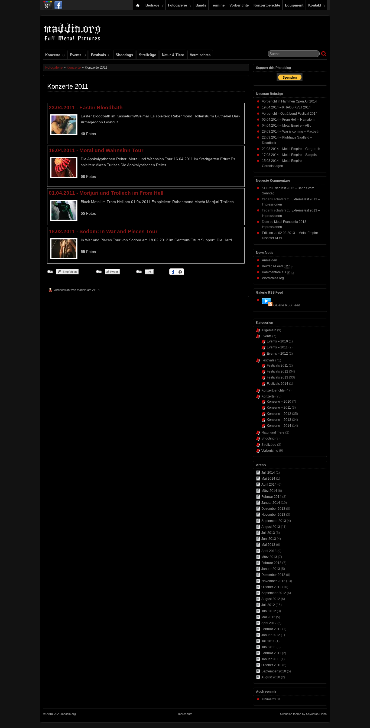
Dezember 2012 (273, 575)
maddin (81, 289)
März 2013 (269, 557)
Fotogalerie (177, 5)
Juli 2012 (268, 605)
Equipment (294, 5)
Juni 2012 (268, 611)
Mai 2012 (268, 617)
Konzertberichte (267, 5)
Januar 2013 (270, 569)
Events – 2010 (277, 341)
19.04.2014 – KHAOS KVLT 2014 (286, 107)
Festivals (98, 55)
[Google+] (48, 4)
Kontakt (314, 5)
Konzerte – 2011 (279, 407)
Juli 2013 (268, 533)
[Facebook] (58, 4)
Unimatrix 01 (271, 699)
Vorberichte (239, 5)
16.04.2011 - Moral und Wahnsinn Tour (96, 150)
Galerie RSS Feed (286, 305)
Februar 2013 (271, 563)
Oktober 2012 (271, 587)
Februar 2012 (271, 629)
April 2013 (269, 551)
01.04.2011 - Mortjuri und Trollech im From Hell (106, 193)
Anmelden (269, 260)
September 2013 (273, 521)
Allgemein (268, 330)
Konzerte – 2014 (279, 426)
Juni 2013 (268, 539)
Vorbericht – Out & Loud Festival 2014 (289, 114)
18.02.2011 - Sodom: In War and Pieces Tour (103, 231)
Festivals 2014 (277, 384)
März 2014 (269, 491)
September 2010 (273, 671)
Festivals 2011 (277, 365)
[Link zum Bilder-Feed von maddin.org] (267, 305)
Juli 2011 (268, 641)
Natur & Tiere (173, 55)
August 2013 (270, 527)
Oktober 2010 (271, 665)
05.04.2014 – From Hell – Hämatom (288, 119)
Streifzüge (147, 55)
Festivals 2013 (277, 377)
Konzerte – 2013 (279, 420)
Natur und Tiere (272, 432)
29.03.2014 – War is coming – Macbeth (290, 131)
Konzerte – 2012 (279, 414)
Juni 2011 (268, 647)
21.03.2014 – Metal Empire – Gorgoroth (291, 149)
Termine (218, 5)
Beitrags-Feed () (277, 266)
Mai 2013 (268, 545)
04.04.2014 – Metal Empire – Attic (286, 125)
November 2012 (273, 581)
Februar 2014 (271, 497)
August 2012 (270, 599)
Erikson (267, 233)
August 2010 (270, 677)
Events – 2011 (277, 347)
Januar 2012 (270, 635)
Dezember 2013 (273, 509)
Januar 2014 (270, 503)
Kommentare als (278, 272)
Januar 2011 (270, 659)
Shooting (268, 438)
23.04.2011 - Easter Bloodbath (86, 107)
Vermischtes (200, 55)
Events (75, 55)
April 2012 (269, 623)
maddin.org (68, 714)
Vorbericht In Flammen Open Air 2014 (289, 101)
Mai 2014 (268, 478)
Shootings (124, 55)
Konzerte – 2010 (279, 401)
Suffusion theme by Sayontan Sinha (303, 714)
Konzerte (52, 55)
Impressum (184, 714)
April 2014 (269, 484)
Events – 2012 (277, 353)
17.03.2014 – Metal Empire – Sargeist (289, 155)
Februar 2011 (271, 653)
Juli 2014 (268, 472)
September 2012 (273, 593)
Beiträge (152, 5)
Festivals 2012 (277, 371)
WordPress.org (273, 278)
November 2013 (273, 515)
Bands (201, 5)
